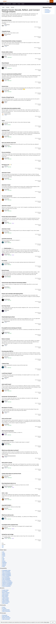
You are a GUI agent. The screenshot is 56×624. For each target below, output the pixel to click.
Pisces (3, 566)
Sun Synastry (5, 591)
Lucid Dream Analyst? (7, 373)
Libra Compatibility (6, 579)
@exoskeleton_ (7, 241)
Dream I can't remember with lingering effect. (12, 293)
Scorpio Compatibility (6, 580)
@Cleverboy (6, 45)
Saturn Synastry (5, 599)
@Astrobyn (6, 356)
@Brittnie (6, 527)
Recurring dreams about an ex (9, 483)
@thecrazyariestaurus (8, 486)
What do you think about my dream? (10, 450)
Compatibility (48, 10)
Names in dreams (6, 338)
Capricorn (4, 563)
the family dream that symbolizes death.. (11, 108)
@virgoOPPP (6, 79)
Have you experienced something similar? (12, 74)
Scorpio (3, 561)
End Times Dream (6, 305)
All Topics (4, 608)
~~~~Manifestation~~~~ (8, 248)
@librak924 (6, 377)
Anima (3, 120)
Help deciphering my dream (8, 316)
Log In (48, 1)
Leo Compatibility (6, 576)
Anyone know (5, 86)
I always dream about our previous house (11, 473)
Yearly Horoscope (6, 619)
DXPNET (5, 1)
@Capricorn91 (7, 443)
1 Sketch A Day (5, 363)
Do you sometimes (6, 152)
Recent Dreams (5, 270)
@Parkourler (6, 222)
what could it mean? (6, 384)
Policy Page (46, 622)
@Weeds (6, 400)
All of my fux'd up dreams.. (8, 430)
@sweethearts (7, 332)
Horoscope (47, 12)
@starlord (6, 466)
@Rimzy (5, 101)
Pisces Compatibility (6, 586)
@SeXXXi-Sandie (7, 113)
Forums (3, 607)
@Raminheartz (7, 24)
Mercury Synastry (5, 592)
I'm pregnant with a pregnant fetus (10, 524)
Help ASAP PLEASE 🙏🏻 (7, 505)
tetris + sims (5, 493)
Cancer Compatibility (6, 575)
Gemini (3, 554)
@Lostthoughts (7, 299)
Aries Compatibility (6, 571)
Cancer (3, 555)
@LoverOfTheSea (7, 34)
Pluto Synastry (5, 603)
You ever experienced (7, 195)
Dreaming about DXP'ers (7, 351)
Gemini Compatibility (6, 574)
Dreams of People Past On (8, 97)
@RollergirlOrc (7, 145)
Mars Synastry (5, 596)
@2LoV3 (5, 344)
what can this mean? (6, 418)
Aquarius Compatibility (7, 584)
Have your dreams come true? (9, 142)
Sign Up (51, 1)
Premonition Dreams (6, 20)
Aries (3, 551)
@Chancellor (6, 310)
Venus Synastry (5, 594)
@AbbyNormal (7, 253)
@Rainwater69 (7, 321)
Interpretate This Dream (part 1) (9, 396)
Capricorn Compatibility (7, 583)
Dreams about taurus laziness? (9, 216)
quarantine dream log (7, 238)
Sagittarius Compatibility (7, 582)
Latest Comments (6, 609)
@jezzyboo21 (6, 411)
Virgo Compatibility (6, 578)
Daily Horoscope (5, 616)
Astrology (47, 9)
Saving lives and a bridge (7, 534)
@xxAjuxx (6, 165)
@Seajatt (6, 123)
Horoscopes (4, 615)
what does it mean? (6, 205)
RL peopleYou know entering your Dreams (11, 328)
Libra (3, 559)
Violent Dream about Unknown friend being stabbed (14, 282)
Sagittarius (4, 562)
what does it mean (6, 172)
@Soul (5, 56)
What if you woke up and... (8, 515)
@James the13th (7, 537)
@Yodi (5, 433)
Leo (3, 557)
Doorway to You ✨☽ (6, 164)
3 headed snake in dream (8, 440)
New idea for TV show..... (7, 407)
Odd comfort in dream (7, 462)
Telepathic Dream (6, 31)
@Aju (5, 366)
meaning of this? (6, 130)
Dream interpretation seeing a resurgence (12, 41)
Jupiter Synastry (5, 597)
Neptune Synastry (6, 601)
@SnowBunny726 (7, 275)
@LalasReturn (6, 286)
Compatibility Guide (6, 570)
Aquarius (4, 565)
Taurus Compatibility (6, 572)
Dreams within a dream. (7, 52)
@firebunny (6, 476)
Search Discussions (6, 611)
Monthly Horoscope (6, 617)
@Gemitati (6, 508)
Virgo (3, 558)
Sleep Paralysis (5, 63)
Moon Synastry (5, 595)
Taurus (3, 553)
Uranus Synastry (5, 600)
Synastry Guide (5, 590)
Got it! (53, 622)
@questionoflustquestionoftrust (10, 455)
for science (4, 260)
